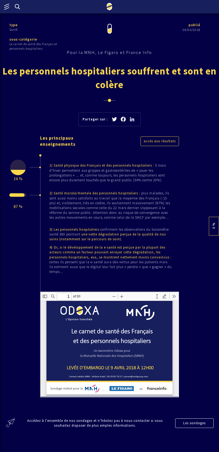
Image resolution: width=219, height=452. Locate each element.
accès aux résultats (160, 141)
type (13, 25)
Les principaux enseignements (58, 141)
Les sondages (194, 423)
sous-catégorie (23, 39)
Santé (13, 30)
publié (194, 25)
